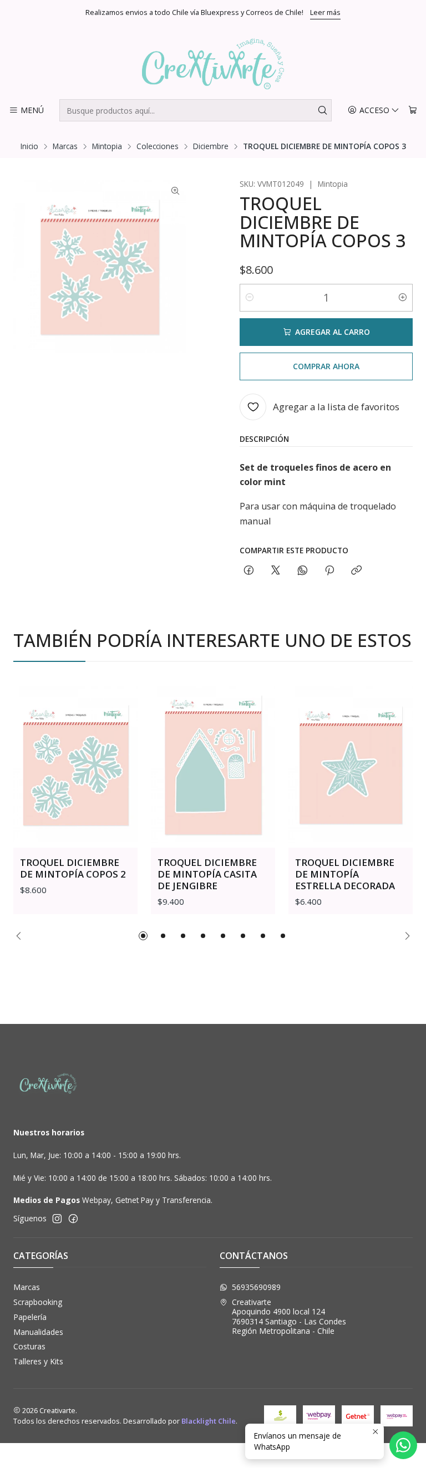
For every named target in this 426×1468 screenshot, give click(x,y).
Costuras (29, 1346)
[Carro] (412, 111)
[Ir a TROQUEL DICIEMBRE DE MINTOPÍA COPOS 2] (75, 765)
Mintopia (107, 146)
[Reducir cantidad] (249, 297)
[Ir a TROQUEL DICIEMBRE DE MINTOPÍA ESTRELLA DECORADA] (350, 765)
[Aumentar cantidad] (402, 297)
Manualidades (38, 1332)
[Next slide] (404, 935)
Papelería (30, 1317)
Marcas (65, 146)
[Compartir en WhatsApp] (302, 570)
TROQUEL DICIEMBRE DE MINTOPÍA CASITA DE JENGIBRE (207, 874)
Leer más (325, 12)
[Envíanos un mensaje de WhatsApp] (403, 1445)
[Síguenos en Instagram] (57, 1218)
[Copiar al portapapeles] (356, 570)
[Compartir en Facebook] (249, 570)
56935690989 (256, 1287)
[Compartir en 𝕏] (275, 570)
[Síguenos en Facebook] (73, 1218)
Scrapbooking (37, 1302)
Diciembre (211, 146)
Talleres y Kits (38, 1361)
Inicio (29, 146)
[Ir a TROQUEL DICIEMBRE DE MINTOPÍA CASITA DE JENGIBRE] (213, 765)
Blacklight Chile (208, 1421)
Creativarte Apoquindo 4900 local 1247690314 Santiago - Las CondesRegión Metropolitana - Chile (289, 1317)
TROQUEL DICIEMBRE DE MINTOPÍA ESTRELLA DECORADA (345, 874)
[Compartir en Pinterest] (329, 570)
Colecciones (157, 146)
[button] (143, 935)
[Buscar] (322, 110)
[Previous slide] (21, 935)
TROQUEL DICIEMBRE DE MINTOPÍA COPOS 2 (73, 868)
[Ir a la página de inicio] (213, 63)
